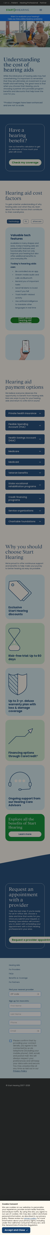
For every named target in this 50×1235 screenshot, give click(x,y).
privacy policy (30, 1218)
